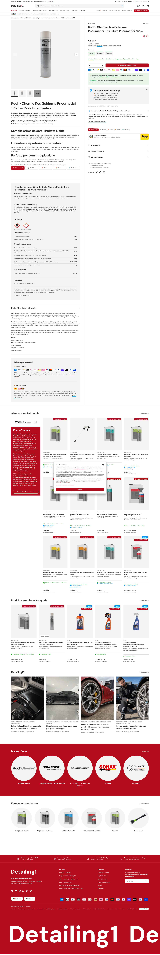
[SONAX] (108, 768)
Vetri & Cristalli (68, 831)
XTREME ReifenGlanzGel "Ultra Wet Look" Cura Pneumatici (79, 643)
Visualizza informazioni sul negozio (99, 167)
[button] (148, 6)
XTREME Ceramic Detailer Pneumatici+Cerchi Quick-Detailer (105, 643)
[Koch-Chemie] (25, 422)
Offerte (104, 10)
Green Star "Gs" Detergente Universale (54, 454)
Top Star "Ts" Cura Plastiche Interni (107, 454)
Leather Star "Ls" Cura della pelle (107, 514)
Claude (111, 129)
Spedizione (99, 45)
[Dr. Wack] (136, 768)
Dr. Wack (136, 783)
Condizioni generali (50, 909)
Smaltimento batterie (120, 909)
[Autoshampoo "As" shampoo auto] (55, 552)
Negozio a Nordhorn (65, 872)
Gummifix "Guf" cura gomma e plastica (109, 572)
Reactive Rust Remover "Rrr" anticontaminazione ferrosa (133, 515)
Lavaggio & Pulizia (21, 831)
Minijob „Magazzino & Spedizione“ (69, 885)
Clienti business (127, 10)
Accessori (138, 831)
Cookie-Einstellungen (132, 909)
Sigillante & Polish (45, 831)
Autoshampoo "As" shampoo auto (53, 572)
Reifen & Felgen (65, 10)
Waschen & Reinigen (25, 10)
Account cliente (40, 909)
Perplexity (126, 129)
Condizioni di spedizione (62, 909)
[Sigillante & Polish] (45, 818)
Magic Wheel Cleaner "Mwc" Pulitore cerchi (135, 573)
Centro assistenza (31, 909)
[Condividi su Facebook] (100, 172)
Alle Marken (145, 751)
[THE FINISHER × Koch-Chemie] (52, 768)
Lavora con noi (128, 1)
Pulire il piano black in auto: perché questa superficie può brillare (26, 727)
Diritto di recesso (87, 909)
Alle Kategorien (15, 18)
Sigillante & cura (103, 876)
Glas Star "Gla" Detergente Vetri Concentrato (79, 515)
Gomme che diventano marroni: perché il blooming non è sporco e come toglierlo (96, 726)
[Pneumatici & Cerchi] (91, 818)
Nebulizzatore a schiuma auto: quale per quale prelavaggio (61, 727)
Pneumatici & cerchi (26, 18)
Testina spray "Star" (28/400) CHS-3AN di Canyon (82, 455)
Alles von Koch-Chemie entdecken (26, 491)
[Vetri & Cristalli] (68, 818)
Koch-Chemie (91, 23)
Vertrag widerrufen (144, 908)
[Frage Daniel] (138, 6)
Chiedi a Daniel (94, 129)
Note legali (13, 909)
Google (118, 129)
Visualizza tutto (144, 413)
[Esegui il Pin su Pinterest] (104, 172)
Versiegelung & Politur (39, 10)
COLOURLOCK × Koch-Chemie (80, 784)
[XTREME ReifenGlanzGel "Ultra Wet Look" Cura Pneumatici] (80, 621)
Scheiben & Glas (53, 10)
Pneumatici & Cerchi (92, 831)
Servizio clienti (21, 909)
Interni (115, 831)
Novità (98, 10)
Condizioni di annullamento (99, 909)
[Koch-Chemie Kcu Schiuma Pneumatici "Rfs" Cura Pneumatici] (52, 621)
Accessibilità (110, 909)
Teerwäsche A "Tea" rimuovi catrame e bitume (82, 573)
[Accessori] (138, 818)
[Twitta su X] (96, 172)
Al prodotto (45, 1)
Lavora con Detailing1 (65, 882)
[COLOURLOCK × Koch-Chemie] (80, 768)
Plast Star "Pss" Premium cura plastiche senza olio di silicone (23, 643)
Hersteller (14, 10)
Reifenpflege (36, 18)
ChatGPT (104, 129)
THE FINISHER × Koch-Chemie (52, 783)
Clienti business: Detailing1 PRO (68, 879)
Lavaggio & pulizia (103, 872)
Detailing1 (17, 906)
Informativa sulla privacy (75, 909)
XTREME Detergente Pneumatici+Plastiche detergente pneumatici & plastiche (133, 644)
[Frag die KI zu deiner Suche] (122, 6)
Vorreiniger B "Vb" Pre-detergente (53, 514)
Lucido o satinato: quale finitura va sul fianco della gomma (131, 727)
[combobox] (79, 6)
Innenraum (75, 10)
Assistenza (118, 1)
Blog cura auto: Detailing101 (67, 876)
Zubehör (82, 10)
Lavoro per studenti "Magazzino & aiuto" (71, 888)
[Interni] (115, 818)
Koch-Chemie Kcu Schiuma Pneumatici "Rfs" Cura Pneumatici (51, 643)
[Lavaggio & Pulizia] (21, 818)
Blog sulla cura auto (114, 10)
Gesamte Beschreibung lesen (97, 121)
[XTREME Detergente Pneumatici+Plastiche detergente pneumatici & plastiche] (136, 621)
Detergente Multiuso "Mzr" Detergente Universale (136, 455)
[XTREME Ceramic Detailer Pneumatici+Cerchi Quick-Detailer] (108, 621)
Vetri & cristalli (102, 879)
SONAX (108, 783)
